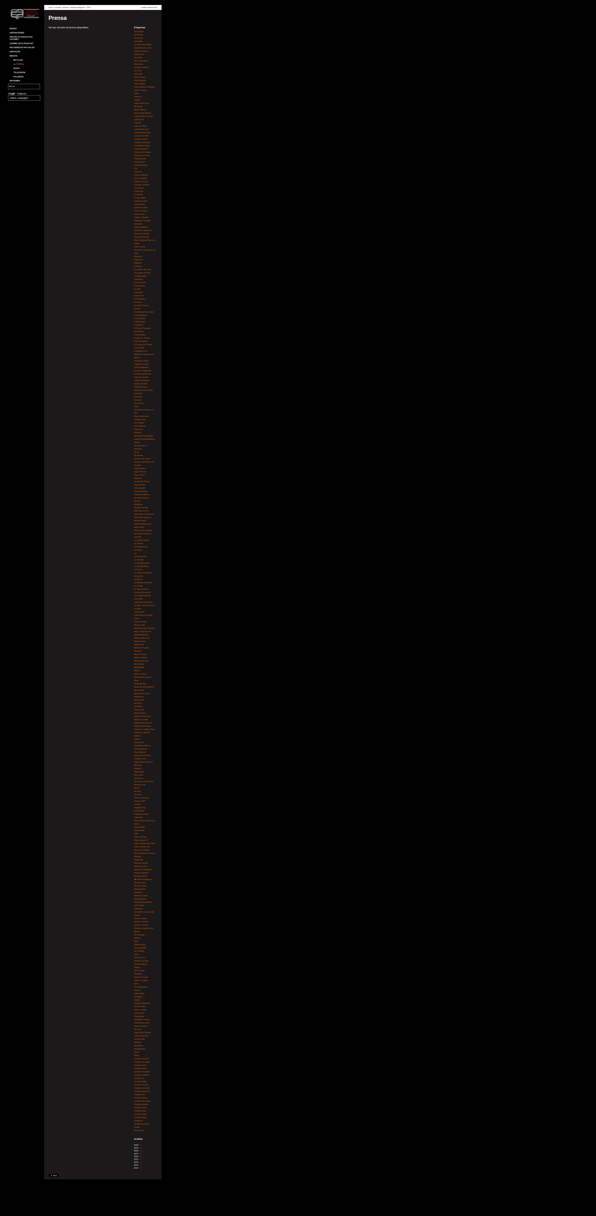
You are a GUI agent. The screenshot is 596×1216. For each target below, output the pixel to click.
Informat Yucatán (141, 508)
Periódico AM (139, 785)
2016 (136, 1156)
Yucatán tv (138, 1121)
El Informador (139, 299)
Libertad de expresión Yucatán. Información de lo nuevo (144, 605)
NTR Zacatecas (140, 749)
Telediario (138, 974)
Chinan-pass (139, 162)
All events (138, 58)
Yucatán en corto (141, 1085)
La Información (140, 556)
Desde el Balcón (141, 227)
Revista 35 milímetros (143, 869)
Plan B (137, 788)
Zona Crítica (139, 1130)
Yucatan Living (140, 1108)
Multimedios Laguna (142, 677)
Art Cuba (137, 71)
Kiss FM (137, 537)
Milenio (137, 671)
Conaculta (138, 194)
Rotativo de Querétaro (143, 902)
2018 (136, 1151)
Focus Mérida (139, 426)
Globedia (138, 449)
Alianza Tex (139, 54)
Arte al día (138, 74)
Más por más (139, 625)
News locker (139, 700)
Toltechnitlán (139, 993)
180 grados (139, 31)
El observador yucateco (144, 312)
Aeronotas (138, 41)
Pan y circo (138, 775)
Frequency (138, 429)
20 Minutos (138, 35)
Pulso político (139, 827)
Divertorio (138, 256)
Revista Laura (140, 883)
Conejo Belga (140, 198)
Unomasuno (139, 1013)
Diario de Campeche (142, 230)
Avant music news (141, 103)
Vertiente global (140, 1026)
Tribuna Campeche (142, 1003)
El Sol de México (141, 341)
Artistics (137, 100)
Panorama (138, 778)
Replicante (138, 860)
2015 (136, 1159)
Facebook (12, 1211)
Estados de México (142, 380)
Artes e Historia (140, 90)
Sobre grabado (140, 948)
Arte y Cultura (139, 84)
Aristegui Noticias (141, 67)
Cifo (135, 168)
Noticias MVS (139, 713)
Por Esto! (138, 794)
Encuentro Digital (141, 361)
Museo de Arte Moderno (144, 687)
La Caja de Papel (141, 540)
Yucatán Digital (140, 1081)
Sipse (136, 941)
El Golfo (137, 289)
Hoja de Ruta (139, 485)
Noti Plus (138, 703)
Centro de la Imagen (142, 152)
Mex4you (138, 651)
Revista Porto (139, 889)
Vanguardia (139, 1016)
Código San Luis (141, 181)
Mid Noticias (139, 664)
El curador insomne (142, 273)
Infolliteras (138, 504)
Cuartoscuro (139, 214)
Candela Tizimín (141, 139)
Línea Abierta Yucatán (143, 615)
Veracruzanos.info (141, 1023)
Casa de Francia (141, 149)
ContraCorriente (141, 208)
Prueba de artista (141, 814)
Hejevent (138, 478)
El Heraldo (138, 292)
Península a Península (143, 781)
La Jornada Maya (141, 566)
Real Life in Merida (142, 850)
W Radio (137, 1042)
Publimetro (138, 817)
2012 (136, 1168)
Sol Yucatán (139, 951)
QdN (136, 834)
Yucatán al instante (142, 1072)
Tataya (137, 967)
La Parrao (138, 569)
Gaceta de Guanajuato (143, 436)
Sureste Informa (140, 964)
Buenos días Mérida (142, 113)
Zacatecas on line (141, 1124)
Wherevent (138, 1046)
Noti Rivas (138, 706)
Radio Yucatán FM (142, 847)
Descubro (138, 224)
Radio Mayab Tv (141, 840)
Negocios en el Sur (142, 693)
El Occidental (139, 318)
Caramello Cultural (142, 146)
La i (135, 553)
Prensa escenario (141, 798)
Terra (136, 984)
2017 (136, 1154)
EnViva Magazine (141, 367)
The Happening (140, 987)
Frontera (137, 433)
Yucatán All (139, 1078)
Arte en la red (139, 77)
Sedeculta (138, 909)
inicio (51, 7)
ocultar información (149, 7)
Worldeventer (139, 1049)
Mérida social (139, 641)
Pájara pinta (139, 772)
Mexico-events (140, 654)
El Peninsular (139, 322)
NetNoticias (139, 697)
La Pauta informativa (142, 573)
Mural (136, 680)
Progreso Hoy (140, 808)
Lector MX (138, 599)
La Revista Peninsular (143, 583)
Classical (138, 172)
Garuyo (137, 442)
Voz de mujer (139, 1039)
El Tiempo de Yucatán (143, 344)
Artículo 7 (138, 97)
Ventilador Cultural (142, 1019)
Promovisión (139, 811)
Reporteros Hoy (140, 866)
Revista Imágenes (77, 7)
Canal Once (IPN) (141, 136)
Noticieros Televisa (142, 733)
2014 (136, 1162)
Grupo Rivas (139, 475)
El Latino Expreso (141, 305)
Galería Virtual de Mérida (144, 439)
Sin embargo (139, 935)
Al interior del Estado (142, 44)
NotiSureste (139, 742)
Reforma (137, 856)
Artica (136, 93)
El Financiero (139, 286)
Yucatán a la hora (141, 1059)
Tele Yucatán (139, 971)
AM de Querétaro (141, 61)
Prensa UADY (140, 801)
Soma (136, 954)
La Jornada (139, 560)
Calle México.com (141, 129)
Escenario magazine (142, 371)
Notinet (137, 739)
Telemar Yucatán (141, 977)
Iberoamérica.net (141, 498)
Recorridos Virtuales (22, 47)
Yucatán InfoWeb (141, 1104)
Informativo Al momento (144, 514)
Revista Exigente (141, 873)
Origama (137, 768)
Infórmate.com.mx (141, 511)
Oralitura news (140, 759)
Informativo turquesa (142, 517)
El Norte (137, 309)
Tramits (137, 1000)
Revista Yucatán (141, 896)
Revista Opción (140, 886)
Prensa (20, 64)
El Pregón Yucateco (142, 328)
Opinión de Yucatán (142, 755)
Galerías (18, 77)
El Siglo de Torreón (142, 338)
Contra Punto (139, 204)
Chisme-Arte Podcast (22, 43)
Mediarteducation (141, 635)
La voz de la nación (142, 592)
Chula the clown (141, 165)
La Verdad (138, 586)
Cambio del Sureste (142, 133)
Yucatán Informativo (142, 1101)
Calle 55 (137, 123)
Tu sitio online (140, 1006)
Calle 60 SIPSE (140, 126)
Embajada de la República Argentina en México (144, 354)
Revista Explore (140, 876)
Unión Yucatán (140, 1010)
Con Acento (139, 188)
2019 (136, 1148)
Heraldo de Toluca (141, 481)
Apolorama (138, 64)
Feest (136, 406)
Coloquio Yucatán (141, 185)
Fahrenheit (138, 403)
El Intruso (138, 302)
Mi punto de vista (141, 661)
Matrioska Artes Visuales (144, 628)
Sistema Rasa (140, 944)
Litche (136, 618)
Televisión (19, 72)
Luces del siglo (140, 622)
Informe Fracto (140, 521)
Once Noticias (140, 752)
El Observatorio (140, 315)
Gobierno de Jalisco (142, 459)
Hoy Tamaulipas (141, 491)
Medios (13, 56)
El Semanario (139, 335)
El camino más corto (142, 269)
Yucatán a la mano (142, 1062)
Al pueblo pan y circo (143, 48)
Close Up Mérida (141, 175)
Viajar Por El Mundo (142, 1033)
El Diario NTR (140, 283)
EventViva (138, 397)
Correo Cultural (140, 211)
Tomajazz (138, 997)
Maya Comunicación (142, 631)
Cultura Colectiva (141, 217)
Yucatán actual (140, 1065)
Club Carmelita (140, 178)
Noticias (18, 60)
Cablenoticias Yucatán (143, 116)
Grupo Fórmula (140, 472)
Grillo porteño (139, 468)
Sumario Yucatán (141, 961)
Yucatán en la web (142, 1088)
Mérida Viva (139, 644)
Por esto (137, 791)
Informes (15, 81)
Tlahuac (137, 990)
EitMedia (137, 263)
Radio (16, 68)
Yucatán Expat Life (142, 1091)
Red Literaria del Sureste (144, 853)
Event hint (138, 393)
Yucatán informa (141, 1098)
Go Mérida (138, 455)
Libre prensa (139, 612)
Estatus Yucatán (141, 384)
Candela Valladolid (142, 142)
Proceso (137, 804)
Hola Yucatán (139, 488)
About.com (138, 38)
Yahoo (136, 1052)
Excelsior (138, 400)
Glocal (136, 452)
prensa (66, 7)
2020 (136, 1145)
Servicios (15, 52)
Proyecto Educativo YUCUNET (21, 38)
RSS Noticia (139, 905)
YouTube (23, 1211)
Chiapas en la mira (142, 155)
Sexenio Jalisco (140, 918)
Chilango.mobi (140, 159)
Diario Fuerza (139, 247)
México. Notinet (140, 658)
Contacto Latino (140, 201)
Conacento (138, 191)
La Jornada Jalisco (142, 563)
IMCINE (137, 501)
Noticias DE (139, 710)
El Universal (139, 348)
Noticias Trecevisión (142, 716)
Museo (13, 28)
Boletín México (140, 110)
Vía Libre (138, 1029)
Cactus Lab (139, 119)
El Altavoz (138, 266)
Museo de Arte (140, 684)
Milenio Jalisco (140, 674)
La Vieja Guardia (141, 589)
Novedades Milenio (142, 746)
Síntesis (137, 938)
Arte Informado (140, 80)
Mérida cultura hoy (142, 638)
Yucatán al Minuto (141, 1075)
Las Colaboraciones (142, 596)
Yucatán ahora (140, 1068)
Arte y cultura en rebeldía (144, 87)
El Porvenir (138, 325)
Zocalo (137, 1127)
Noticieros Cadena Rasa (144, 729)
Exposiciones (17, 33)
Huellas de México (142, 494)
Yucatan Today (140, 1114)
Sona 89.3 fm (139, 958)
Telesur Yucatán (141, 980)
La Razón (138, 579)
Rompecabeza (140, 899)
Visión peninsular (141, 1036)
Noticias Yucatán (141, 719)
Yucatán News (140, 1111)
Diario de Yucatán (141, 234)
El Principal (139, 331)
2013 (89, 7)
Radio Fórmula (140, 837)
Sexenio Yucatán (141, 922)
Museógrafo (139, 690)
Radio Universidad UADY (145, 843)
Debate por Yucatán (142, 221)
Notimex (137, 736)
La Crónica (138, 543)
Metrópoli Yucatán (141, 648)
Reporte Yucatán (141, 863)
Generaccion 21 (140, 446)
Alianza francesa (141, 51)
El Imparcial (139, 296)
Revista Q (138, 892)
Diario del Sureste (141, 237)
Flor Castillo (139, 423)
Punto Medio (139, 830)
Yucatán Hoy (139, 1094)
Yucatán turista (140, 1117)
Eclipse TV (138, 260)
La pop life (138, 576)
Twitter (17, 1211)
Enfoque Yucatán (141, 364)
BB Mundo (138, 106)
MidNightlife (139, 667)
